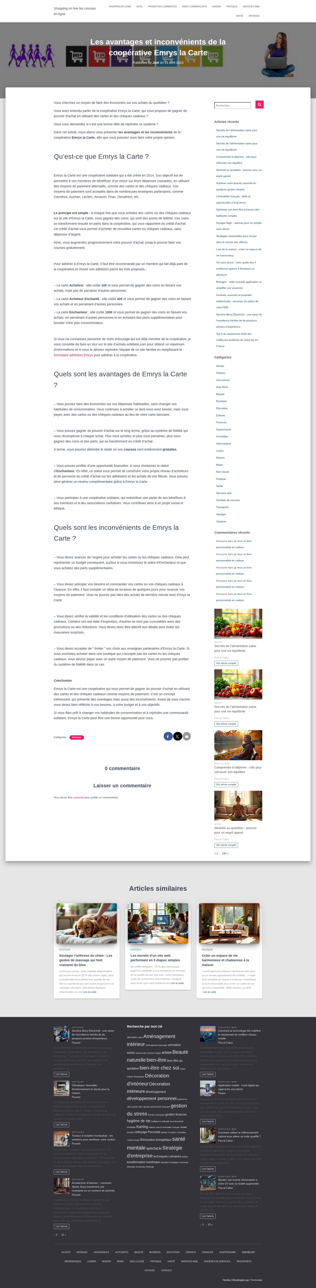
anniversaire (141, 1053)
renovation (181, 1132)
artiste (167, 1052)
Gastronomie (223, 429)
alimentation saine (135, 1037)
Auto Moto (222, 387)
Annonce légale (154, 1053)
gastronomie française (160, 1107)
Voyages (221, 514)
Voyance (221, 521)
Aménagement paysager (156, 1045)
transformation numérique (143, 1162)
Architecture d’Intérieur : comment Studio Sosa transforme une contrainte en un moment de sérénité (93, 1186)
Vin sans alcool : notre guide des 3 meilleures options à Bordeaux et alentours (236, 268)
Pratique (231, 6)
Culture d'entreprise (135, 1077)
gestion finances (176, 1114)
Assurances (223, 380)
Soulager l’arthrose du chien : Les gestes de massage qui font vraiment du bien (85, 960)
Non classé (222, 471)
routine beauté (133, 1140)
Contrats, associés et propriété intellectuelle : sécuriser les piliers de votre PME (237, 301)
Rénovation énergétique (156, 1139)
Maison (216, 6)
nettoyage (140, 1132)
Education (222, 408)
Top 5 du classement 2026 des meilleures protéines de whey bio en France (237, 340)
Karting (142, 1127)
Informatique (223, 443)
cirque (182, 1069)
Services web (251, 6)
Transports (222, 507)
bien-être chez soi (159, 1068)
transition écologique (170, 1162)
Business (221, 401)
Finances (221, 422)
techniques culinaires (167, 1156)
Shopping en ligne (120, 6)
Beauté (220, 394)
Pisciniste (154, 1132)
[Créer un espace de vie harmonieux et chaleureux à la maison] (229, 923)
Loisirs (220, 450)
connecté (78, 797)
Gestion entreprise (156, 1115)
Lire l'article (61, 1074)
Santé (239, 16)
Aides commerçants (194, 6)
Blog (140, 6)
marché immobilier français (168, 1127)
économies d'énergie (145, 1167)
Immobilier (222, 436)
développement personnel (151, 1098)
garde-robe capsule (141, 1107)
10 (209, 1224)
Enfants (220, 415)
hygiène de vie (138, 1121)
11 (62, 1234)
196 (224, 853)
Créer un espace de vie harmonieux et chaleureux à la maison (225, 960)
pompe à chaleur (168, 1132)
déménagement (156, 1091)
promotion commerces (162, 6)
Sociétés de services (228, 500)
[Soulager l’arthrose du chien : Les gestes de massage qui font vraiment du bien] (87, 923)
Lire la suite (89, 991)
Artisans (254, 16)
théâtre (185, 1157)
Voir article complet (226, 663)
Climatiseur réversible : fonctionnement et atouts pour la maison (90, 1089)
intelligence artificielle (160, 1121)
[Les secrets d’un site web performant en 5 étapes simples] (158, 923)
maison (152, 1127)
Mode (219, 464)
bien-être (156, 1060)
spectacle (154, 1148)
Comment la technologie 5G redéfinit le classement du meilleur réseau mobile (239, 1034)
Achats (220, 365)
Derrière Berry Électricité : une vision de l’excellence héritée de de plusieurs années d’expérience (239, 320)
